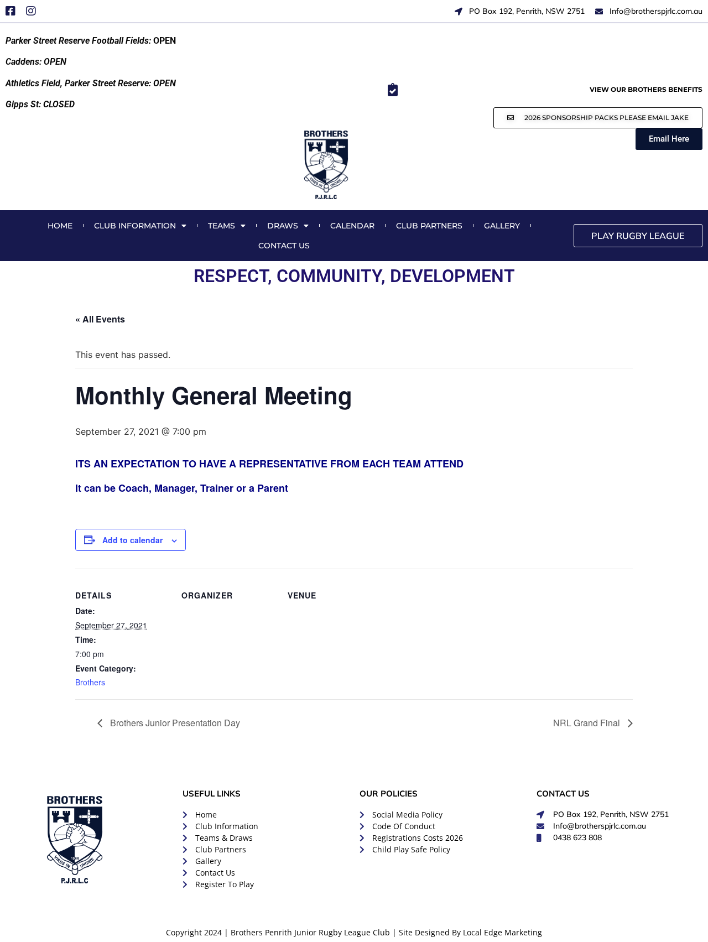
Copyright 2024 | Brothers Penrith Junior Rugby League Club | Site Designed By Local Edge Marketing (354, 932)
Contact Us (284, 246)
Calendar (352, 226)
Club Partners (429, 226)
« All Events (100, 319)
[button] (597, 117)
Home (60, 226)
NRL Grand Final (587, 722)
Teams (221, 226)
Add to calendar (132, 539)
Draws (282, 226)
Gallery (502, 226)
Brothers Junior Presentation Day (174, 722)
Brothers (90, 682)
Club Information (135, 226)
